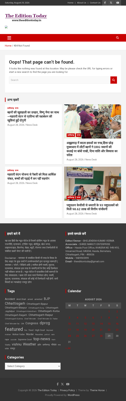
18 (77, 329)
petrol (47, 334)
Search (113, 80)
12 (85, 323)
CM (22, 323)
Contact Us (95, 2)
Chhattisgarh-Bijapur (37, 304)
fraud (31, 330)
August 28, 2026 (15, 125)
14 (101, 323)
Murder (30, 334)
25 (77, 335)
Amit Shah (21, 299)
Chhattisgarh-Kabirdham (26, 311)
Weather (29, 344)
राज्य (16, 108)
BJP (47, 299)
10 (69, 323)
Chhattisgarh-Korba (49, 311)
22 (109, 329)
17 (69, 329)
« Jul (67, 348)
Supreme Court (25, 339)
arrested (38, 299)
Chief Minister (30, 319)
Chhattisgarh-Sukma (14, 319)
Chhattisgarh (15, 303)
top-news (41, 338)
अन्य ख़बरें (13, 100)
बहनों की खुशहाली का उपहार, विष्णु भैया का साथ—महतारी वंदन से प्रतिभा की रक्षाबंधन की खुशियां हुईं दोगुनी (33, 116)
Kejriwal (49, 330)
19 (85, 329)
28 (101, 335)
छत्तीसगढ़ (46, 344)
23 (117, 329)
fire (25, 330)
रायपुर (12, 348)
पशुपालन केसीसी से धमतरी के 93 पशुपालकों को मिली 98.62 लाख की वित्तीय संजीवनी (92, 207)
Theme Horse (97, 390)
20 (93, 329)
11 (77, 323)
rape (7, 339)
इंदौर (39, 344)
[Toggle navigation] (9, 38)
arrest (30, 299)
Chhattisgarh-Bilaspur (16, 307)
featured (14, 329)
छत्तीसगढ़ (10, 108)
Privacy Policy (67, 390)
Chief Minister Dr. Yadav (48, 319)
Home (70, 2)
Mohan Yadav (18, 334)
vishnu (16, 344)
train (53, 340)
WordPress (74, 395)
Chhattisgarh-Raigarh (16, 315)
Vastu (7, 345)
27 (93, 335)
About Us (81, 2)
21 (101, 329)
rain (53, 334)
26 (85, 335)
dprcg (45, 323)
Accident (10, 299)
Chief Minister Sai (12, 324)
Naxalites (39, 334)
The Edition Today (47, 390)
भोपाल (53, 344)
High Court (40, 330)
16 (117, 323)
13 (93, 323)
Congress (31, 323)
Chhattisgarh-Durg (36, 308)
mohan (8, 334)
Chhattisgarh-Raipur (41, 315)
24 (69, 335)
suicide (13, 340)
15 (109, 323)
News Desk (32, 125)
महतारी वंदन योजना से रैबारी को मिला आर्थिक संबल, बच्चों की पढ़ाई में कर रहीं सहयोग (31, 176)
